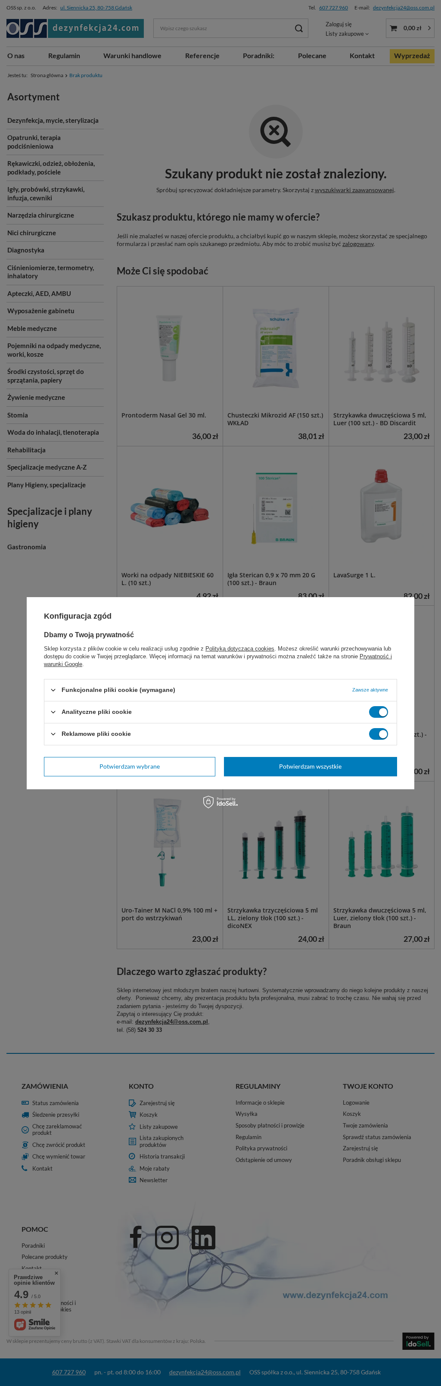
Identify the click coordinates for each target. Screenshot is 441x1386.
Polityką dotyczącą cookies (239, 648)
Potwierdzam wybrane (129, 766)
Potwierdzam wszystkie (310, 766)
